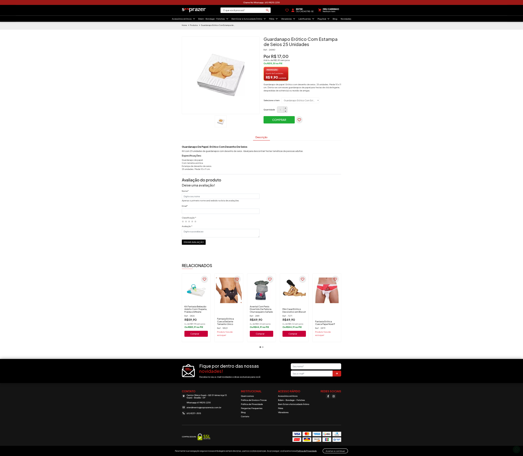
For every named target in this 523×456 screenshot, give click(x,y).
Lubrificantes (304, 18)
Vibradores (286, 18)
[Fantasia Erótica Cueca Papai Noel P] (327, 290)
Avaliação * (187, 226)
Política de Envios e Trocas (254, 400)
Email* (185, 206)
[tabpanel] (196, 307)
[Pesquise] (267, 10)
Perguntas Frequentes (251, 408)
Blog (335, 18)
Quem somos (247, 396)
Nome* (185, 191)
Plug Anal (322, 18)
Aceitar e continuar (335, 451)
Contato (245, 416)
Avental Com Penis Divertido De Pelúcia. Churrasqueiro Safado (261, 309)
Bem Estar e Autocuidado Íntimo (247, 18)
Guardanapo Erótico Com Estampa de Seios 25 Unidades (218, 25)
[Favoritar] (299, 119)
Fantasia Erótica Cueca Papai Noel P (325, 322)
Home (184, 25)
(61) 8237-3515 (194, 413)
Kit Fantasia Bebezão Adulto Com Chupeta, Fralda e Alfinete (195, 309)
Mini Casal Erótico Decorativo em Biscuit (294, 310)
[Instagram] (334, 396)
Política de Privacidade (252, 404)
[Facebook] (328, 396)
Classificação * (189, 217)
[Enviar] (336, 374)
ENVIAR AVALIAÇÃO (194, 242)
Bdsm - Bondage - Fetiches (211, 18)
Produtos (194, 25)
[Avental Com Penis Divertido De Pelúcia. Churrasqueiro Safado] (261, 290)
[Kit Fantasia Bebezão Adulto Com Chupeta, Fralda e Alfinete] (196, 290)
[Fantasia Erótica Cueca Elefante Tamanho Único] (229, 290)
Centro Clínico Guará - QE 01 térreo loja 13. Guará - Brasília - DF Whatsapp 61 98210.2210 (207, 399)
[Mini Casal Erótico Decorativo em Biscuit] (294, 290)
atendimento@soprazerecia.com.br (204, 407)
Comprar (279, 119)
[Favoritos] (287, 10)
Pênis (272, 18)
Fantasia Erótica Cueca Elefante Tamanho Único (225, 321)
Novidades (346, 18)
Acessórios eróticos (182, 18)
